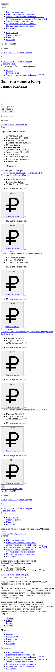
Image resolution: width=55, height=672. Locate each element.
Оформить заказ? (8, 64)
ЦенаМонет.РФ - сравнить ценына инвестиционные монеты (15, 576)
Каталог (5, 5)
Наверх (4, 513)
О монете (10, 166)
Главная (9, 70)
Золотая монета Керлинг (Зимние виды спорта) (22, 253)
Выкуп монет (12, 32)
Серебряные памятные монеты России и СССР (26, 19)
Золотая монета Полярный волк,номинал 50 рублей (24, 410)
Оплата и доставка (14, 35)
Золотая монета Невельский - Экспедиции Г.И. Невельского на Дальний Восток (22, 174)
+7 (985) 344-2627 (9, 61)
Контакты (10, 39)
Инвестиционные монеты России (21, 14)
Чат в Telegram (25, 53)
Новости (10, 37)
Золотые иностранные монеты (19, 21)
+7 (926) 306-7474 (9, 53)
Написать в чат (8, 125)
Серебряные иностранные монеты (21, 23)
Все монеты (11, 28)
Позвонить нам (21, 125)
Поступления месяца (15, 12)
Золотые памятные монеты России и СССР (25, 16)
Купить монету (7, 111)
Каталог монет (12, 73)
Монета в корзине (12, 216)
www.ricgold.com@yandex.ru (13, 533)
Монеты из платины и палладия (20, 26)
